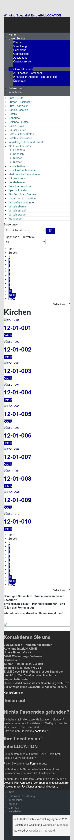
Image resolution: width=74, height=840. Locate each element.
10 (10, 291)
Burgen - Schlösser (20, 102)
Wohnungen (16, 218)
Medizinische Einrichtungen (25, 174)
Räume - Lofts (17, 178)
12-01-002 (17, 349)
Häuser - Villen (17, 130)
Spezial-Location (18, 190)
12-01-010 (17, 521)
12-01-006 (17, 435)
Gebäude (14, 118)
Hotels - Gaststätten (20, 138)
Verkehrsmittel (17, 210)
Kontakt (39, 731)
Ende (12, 298)
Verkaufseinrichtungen (22, 202)
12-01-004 (17, 392)
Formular (35, 763)
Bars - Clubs (16, 98)
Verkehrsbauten (18, 206)
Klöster (17, 162)
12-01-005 (17, 413)
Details (13, 114)
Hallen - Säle (16, 126)
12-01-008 (17, 478)
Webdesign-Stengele (55, 825)
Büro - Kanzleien (18, 106)
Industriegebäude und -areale (26, 142)
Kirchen (17, 158)
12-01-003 (17, 370)
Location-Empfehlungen (23, 170)
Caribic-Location (18, 110)
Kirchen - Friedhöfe (20, 146)
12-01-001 (17, 327)
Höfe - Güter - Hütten (21, 134)
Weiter (12, 295)
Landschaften (17, 166)
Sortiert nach (11, 224)
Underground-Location (22, 198)
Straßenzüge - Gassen (22, 194)
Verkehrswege (17, 214)
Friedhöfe (19, 150)
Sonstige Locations (20, 186)
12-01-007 (17, 456)
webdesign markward (42, 830)
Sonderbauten (17, 182)
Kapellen (18, 154)
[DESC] (50, 231)
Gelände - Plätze (19, 122)
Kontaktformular (13, 692)
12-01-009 (17, 499)
